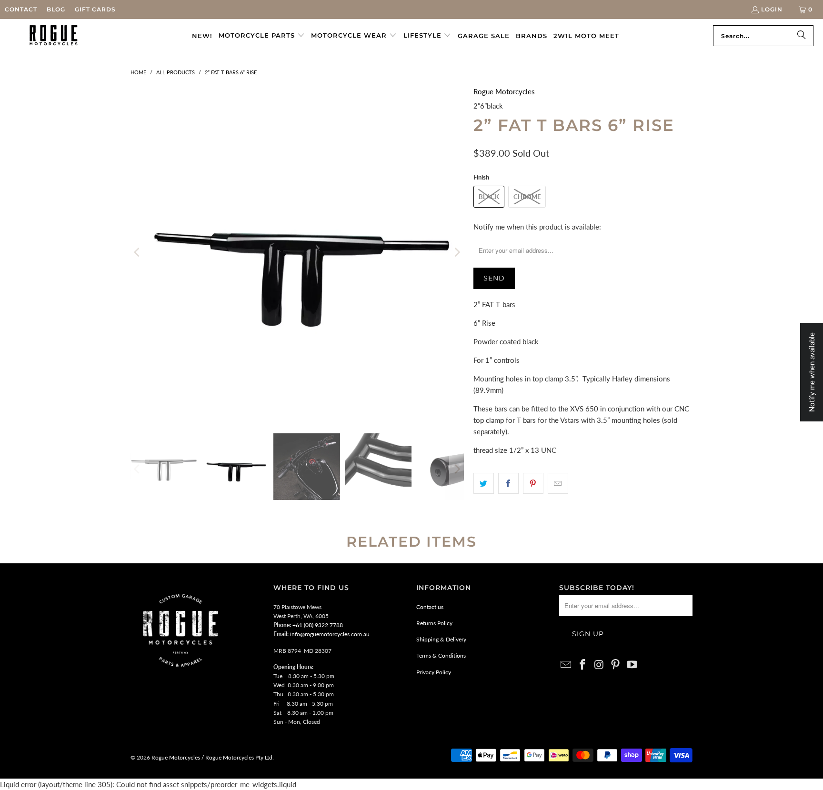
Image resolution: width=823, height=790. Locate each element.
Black (489, 196)
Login (772, 9)
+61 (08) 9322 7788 (317, 625)
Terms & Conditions (441, 655)
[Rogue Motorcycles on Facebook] (583, 665)
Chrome (527, 196)
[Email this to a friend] (558, 483)
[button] (262, 36)
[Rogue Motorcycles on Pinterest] (616, 665)
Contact (21, 9)
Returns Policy (434, 623)
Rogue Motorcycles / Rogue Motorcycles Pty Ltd (211, 757)
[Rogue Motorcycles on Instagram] (599, 665)
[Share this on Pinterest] (533, 483)
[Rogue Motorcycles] (54, 36)
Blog (56, 9)
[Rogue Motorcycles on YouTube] (632, 665)
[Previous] (137, 252)
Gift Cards (95, 9)
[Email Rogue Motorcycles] (566, 665)
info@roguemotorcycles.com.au (330, 634)
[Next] (456, 252)
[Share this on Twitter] (483, 483)
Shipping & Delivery (441, 639)
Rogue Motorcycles (504, 91)
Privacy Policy (433, 672)
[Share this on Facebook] (508, 483)
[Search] (801, 35)
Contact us (429, 606)
